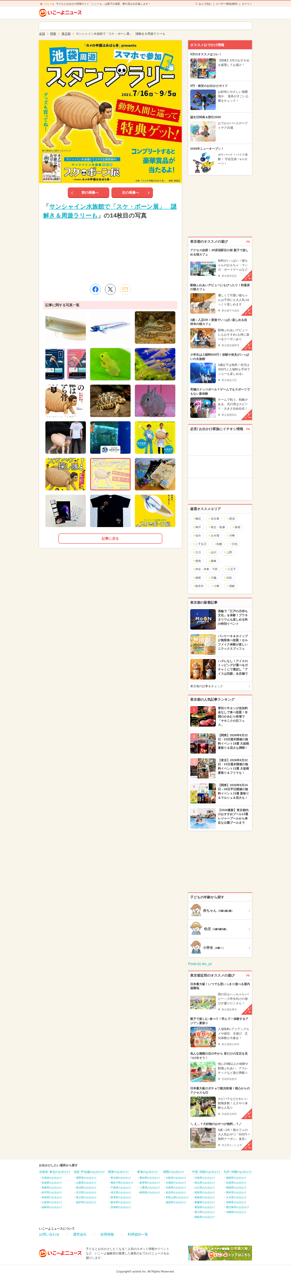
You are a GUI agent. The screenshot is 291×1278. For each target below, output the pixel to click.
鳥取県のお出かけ (204, 1192)
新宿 (237, 527)
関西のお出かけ (173, 1172)
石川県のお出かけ (86, 1192)
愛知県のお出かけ (150, 1177)
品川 (213, 552)
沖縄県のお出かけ (236, 1212)
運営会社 (80, 1234)
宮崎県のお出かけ (236, 1202)
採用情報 (107, 1234)
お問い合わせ (49, 1234)
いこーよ (49, 3)
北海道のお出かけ (52, 1177)
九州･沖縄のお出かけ (237, 1172)
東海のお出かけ (147, 1172)
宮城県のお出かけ (52, 1182)
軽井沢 (199, 586)
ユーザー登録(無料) (227, 3)
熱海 (198, 560)
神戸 (198, 527)
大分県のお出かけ (236, 1197)
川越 (213, 577)
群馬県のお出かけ (121, 1197)
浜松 (229, 577)
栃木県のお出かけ (121, 1202)
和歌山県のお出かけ (177, 1197)
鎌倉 (213, 560)
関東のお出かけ (118, 1172)
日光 (235, 544)
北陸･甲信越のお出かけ (89, 1172)
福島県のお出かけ (52, 1207)
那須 (232, 518)
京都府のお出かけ (176, 1182)
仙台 (198, 535)
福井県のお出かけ (86, 1202)
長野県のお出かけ (86, 1177)
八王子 (232, 569)
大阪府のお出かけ (176, 1177)
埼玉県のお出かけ (121, 1192)
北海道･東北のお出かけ (54, 1172)
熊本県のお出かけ (236, 1192)
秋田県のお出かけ (52, 1197)
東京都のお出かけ (121, 1177)
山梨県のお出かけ (86, 1182)
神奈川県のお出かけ (122, 1182)
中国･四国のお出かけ (206, 1172)
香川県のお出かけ (204, 1212)
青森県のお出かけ (52, 1187)
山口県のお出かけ (204, 1187)
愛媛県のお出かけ (204, 1202)
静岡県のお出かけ (150, 1192)
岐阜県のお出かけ (150, 1182)
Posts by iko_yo (200, 964)
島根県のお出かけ (204, 1197)
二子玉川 (200, 544)
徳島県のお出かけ (204, 1217)
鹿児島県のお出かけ (237, 1207)
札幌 (219, 544)
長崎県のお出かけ (236, 1187)
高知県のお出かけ (204, 1207)
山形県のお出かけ (52, 1202)
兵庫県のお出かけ (176, 1187)
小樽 (216, 586)
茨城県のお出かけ (121, 1207)
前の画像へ (90, 192)
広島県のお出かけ (204, 1177)
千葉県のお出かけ (121, 1187)
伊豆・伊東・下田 (206, 569)
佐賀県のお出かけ (236, 1182)
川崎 (232, 535)
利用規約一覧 (138, 1234)
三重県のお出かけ (150, 1187)
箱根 (198, 577)
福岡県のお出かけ (236, 1177)
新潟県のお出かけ (86, 1187)
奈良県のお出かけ (176, 1192)
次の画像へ (130, 192)
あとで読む (205, 3)
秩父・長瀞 (218, 527)
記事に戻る (110, 538)
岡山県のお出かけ (204, 1182)
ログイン (247, 3)
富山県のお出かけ (86, 1197)
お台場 (215, 535)
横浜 (198, 518)
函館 (232, 586)
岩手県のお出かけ (52, 1192)
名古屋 (215, 518)
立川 (198, 552)
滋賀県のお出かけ (176, 1202)
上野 (229, 552)
